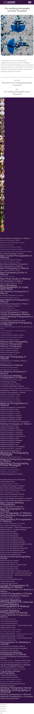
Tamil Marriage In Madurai (8, 382)
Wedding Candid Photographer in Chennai (10, 679)
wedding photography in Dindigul (11, 417)
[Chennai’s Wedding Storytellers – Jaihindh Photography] (2, 207)
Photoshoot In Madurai (11, 365)
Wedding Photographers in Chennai (10, 401)
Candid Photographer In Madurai (10, 306)
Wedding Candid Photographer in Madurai (10, 681)
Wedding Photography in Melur (9, 426)
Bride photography (6, 577)
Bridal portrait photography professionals (13, 548)
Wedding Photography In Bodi (9, 409)
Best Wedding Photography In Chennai (9, 297)
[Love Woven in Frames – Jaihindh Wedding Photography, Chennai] (2, 212)
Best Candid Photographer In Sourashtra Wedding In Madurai (16, 251)
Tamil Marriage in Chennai (6, 660)
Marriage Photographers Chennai (24, 634)
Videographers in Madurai (21, 388)
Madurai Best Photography (14, 341)
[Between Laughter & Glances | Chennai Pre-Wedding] (2, 194)
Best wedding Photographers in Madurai (15, 520)
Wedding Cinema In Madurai (26, 390)
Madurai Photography (11, 346)
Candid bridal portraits (7, 581)
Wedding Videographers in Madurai (11, 474)
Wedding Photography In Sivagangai (11, 440)
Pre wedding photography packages (9, 367)
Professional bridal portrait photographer (13, 648)
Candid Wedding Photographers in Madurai (14, 605)
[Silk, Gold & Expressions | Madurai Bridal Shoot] (2, 171)
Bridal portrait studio (7, 573)
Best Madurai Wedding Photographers (14, 264)
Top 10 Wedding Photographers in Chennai (13, 669)
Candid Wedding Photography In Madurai (16, 323)
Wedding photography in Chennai (15, 691)
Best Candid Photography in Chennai (12, 494)
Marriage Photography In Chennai (11, 636)
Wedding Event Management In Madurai (10, 396)
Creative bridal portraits (8, 625)
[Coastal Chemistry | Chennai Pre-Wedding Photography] (2, 100)
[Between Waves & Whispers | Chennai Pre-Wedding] (2, 109)
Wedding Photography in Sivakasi (10, 442)
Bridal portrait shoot (23, 571)
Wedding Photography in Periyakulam (11, 432)
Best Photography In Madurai (14, 268)
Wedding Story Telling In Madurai (8, 472)
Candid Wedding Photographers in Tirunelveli (11, 608)
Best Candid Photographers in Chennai (11, 253)
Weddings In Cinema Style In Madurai (10, 469)
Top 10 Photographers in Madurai (12, 667)
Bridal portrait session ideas (9, 567)
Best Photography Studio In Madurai (13, 273)
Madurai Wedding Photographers (10, 348)
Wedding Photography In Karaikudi (10, 419)
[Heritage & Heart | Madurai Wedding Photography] (2, 149)
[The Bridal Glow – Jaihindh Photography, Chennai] (2, 221)
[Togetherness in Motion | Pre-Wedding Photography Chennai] (2, 189)
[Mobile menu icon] (29, 2)
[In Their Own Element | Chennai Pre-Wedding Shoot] (2, 185)
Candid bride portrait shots (9, 583)
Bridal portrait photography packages (12, 542)
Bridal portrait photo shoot (9, 562)
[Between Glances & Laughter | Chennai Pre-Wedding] (2, 126)
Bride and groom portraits (22, 575)
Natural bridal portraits (24, 638)
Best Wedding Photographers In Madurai (14, 292)
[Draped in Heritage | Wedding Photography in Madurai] (2, 162)
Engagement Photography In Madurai (9, 339)
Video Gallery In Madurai (6, 388)
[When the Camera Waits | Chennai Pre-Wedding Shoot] (2, 122)
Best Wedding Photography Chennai (11, 525)
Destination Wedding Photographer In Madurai (11, 337)
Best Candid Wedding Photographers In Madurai (16, 498)
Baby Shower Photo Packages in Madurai (10, 247)
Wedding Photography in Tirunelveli (16, 696)
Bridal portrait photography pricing (11, 546)
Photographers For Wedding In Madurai (13, 361)
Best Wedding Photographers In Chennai (11, 283)
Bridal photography (6, 527)
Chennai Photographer (20, 330)
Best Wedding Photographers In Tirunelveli (11, 295)
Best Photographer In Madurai (15, 513)
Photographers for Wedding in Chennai (15, 643)
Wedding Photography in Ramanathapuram (12, 436)
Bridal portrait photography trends (15, 557)
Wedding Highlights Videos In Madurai (10, 399)
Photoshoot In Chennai (5, 362)
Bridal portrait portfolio (7, 565)
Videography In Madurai (8, 390)
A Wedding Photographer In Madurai (12, 486)
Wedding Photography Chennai (15, 688)
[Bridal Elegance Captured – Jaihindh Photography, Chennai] (2, 229)
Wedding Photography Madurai (10, 450)
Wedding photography (7, 685)
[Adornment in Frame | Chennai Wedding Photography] (2, 167)
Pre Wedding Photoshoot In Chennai (9, 369)
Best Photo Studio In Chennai (7, 276)
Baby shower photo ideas (6, 244)
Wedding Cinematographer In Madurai (12, 392)
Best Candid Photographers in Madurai (16, 256)
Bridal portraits (21, 565)
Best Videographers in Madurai (11, 281)
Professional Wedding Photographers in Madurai (14, 657)
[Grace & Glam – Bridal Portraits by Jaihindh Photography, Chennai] (2, 225)
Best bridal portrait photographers (11, 488)
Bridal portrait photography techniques (13, 552)
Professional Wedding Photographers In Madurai (13, 376)
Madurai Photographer (11, 344)
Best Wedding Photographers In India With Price (14, 287)
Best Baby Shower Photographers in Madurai (11, 249)
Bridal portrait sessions (7, 571)
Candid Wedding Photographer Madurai (10, 598)
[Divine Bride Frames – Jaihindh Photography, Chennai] (2, 216)
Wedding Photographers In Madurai (14, 404)
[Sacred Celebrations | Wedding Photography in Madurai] (2, 158)
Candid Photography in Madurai (14, 596)
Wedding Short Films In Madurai (8, 467)
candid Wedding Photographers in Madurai (16, 317)
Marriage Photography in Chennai (8, 354)
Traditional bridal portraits (8, 675)
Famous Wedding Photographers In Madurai (10, 629)
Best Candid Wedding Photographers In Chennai (11, 496)
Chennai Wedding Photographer (8, 619)
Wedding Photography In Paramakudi (11, 430)
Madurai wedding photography (9, 350)
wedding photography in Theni (9, 444)
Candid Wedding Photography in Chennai (13, 611)
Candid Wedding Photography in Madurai (15, 616)
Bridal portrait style (6, 575)
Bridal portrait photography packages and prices (16, 544)
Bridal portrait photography (9, 536)
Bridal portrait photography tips (10, 554)
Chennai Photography (5, 332)
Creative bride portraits (24, 625)
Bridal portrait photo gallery (9, 534)
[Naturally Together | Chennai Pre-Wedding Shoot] (2, 117)
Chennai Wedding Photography (8, 623)
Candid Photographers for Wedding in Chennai (14, 586)
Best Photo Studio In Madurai (15, 279)
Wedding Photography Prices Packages (14, 464)
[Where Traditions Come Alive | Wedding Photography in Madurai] (2, 140)
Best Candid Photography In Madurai (11, 259)
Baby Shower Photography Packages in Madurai (12, 242)
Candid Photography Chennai (7, 308)
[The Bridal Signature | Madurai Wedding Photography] (2, 180)
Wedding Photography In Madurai (15, 424)
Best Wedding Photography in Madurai (14, 300)
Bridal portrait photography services (12, 550)
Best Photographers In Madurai (11, 266)
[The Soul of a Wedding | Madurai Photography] (2, 153)
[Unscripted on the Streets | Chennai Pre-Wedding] (2, 135)
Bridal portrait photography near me (12, 540)
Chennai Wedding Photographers (9, 621)
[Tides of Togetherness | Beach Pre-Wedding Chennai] (2, 113)
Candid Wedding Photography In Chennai (12, 320)
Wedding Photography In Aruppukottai (12, 407)
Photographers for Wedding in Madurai (12, 646)
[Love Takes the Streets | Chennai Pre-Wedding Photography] (2, 131)
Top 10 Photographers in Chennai (15, 665)
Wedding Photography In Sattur (9, 438)
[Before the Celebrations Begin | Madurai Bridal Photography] (2, 176)
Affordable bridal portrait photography (12, 479)
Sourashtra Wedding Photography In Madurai (11, 379)
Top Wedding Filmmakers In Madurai (10, 384)
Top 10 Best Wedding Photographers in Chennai (14, 662)
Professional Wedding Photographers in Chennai (13, 653)
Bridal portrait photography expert (11, 538)
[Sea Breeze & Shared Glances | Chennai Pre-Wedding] (2, 104)
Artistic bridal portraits (7, 481)
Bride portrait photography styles (11, 579)
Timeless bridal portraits (22, 660)
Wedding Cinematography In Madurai (10, 394)
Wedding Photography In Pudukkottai (11, 434)
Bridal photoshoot (6, 529)
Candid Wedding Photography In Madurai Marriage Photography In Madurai (16, 327)
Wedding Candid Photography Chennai (12, 683)
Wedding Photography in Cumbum (10, 413)
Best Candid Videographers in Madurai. (10, 262)
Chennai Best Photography (6, 330)
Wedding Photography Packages (14, 454)
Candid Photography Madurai (15, 314)
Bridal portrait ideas (20, 529)
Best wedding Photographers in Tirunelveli (12, 523)
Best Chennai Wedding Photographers (11, 503)
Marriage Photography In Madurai (13, 357)
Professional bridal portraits (9, 650)
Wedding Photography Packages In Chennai (11, 457)
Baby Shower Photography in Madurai (10, 240)
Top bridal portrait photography (10, 672)
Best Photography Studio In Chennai (10, 270)
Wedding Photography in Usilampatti (11, 448)
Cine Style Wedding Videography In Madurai (12, 335)
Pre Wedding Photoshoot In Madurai (13, 372)
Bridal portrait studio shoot (23, 573)
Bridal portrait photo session (9, 560)
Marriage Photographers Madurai (10, 352)
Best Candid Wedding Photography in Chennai (15, 500)
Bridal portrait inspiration (8, 531)
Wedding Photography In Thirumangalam (12, 446)
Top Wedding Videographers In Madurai (12, 386)
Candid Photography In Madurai (14, 312)
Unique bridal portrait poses (9, 677)
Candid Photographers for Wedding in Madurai (16, 590)
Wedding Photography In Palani (9, 428)
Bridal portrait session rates (9, 569)
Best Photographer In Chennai (12, 510)
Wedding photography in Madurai (15, 694)
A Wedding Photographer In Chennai (9, 483)
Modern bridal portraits (7, 638)
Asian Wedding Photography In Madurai (15, 238)
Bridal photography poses (23, 527)
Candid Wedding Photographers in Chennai (16, 601)
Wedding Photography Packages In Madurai (15, 460)
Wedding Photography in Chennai (10, 411)
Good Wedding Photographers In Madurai (10, 631)
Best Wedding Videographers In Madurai (14, 304)
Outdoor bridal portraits (8, 640)
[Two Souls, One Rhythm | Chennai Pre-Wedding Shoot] (2, 198)
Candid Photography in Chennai (16, 593)
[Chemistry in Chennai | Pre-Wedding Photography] (2, 203)
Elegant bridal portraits (7, 627)
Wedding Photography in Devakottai (10, 415)
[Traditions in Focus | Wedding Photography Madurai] (2, 144)
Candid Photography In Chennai (9, 310)
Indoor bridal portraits (7, 634)
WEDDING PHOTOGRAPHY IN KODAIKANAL (15, 421)
